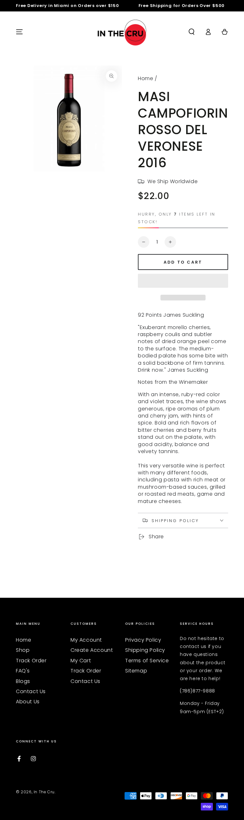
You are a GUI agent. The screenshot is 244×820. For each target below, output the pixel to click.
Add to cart (183, 262)
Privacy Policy (143, 640)
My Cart (81, 660)
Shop (23, 650)
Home (145, 78)
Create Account (92, 650)
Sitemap (136, 670)
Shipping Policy (145, 650)
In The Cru (44, 792)
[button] (183, 282)
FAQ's (23, 670)
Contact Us (31, 691)
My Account (86, 640)
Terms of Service (147, 660)
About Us (28, 701)
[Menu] (19, 32)
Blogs (23, 681)
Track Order (31, 660)
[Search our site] (191, 32)
